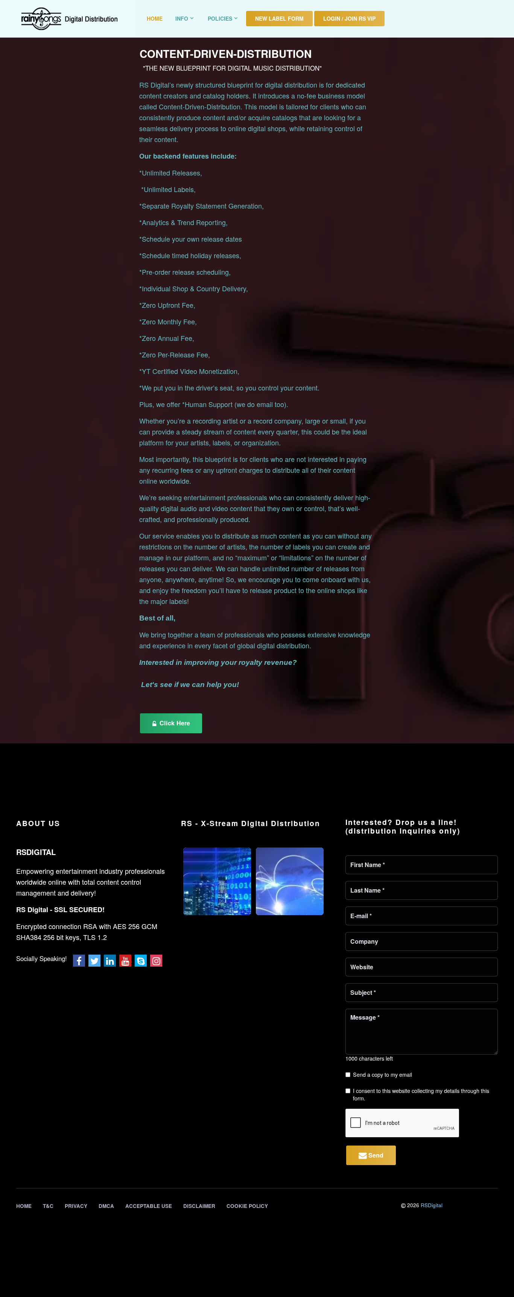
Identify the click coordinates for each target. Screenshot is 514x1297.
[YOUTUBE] (125, 961)
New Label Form (279, 18)
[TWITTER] (94, 961)
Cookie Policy (247, 1205)
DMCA (106, 1205)
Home (155, 18)
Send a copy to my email (382, 1074)
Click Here (174, 723)
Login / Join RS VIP (349, 18)
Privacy (76, 1205)
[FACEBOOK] (79, 961)
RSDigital (432, 1205)
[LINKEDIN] (110, 961)
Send (374, 1155)
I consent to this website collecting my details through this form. (421, 1094)
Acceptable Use (148, 1205)
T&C (48, 1205)
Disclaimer (199, 1205)
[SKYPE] (141, 961)
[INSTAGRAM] (156, 961)
